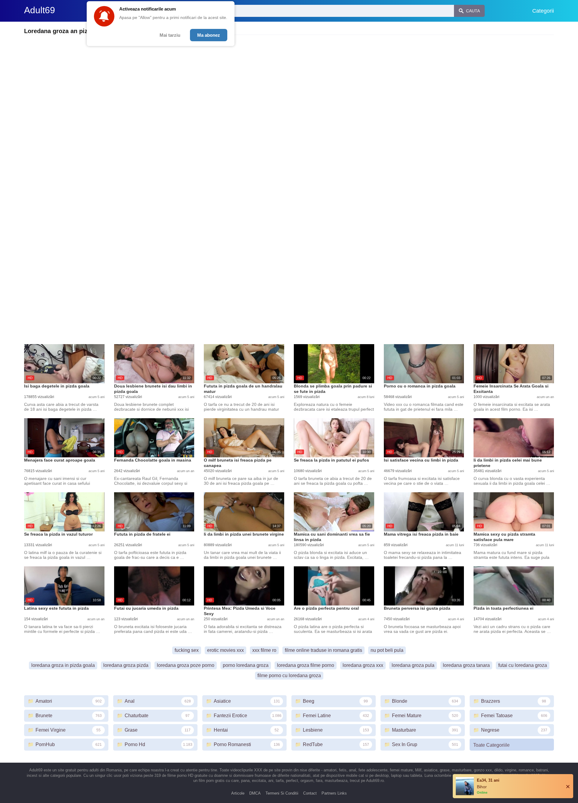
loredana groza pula (413, 665)
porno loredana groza (246, 665)
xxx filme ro (264, 650)
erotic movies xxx (225, 650)
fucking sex (187, 650)
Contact (310, 793)
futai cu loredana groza (522, 665)
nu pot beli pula (387, 650)
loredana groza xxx (363, 665)
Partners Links (334, 793)
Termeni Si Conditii (282, 793)
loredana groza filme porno (305, 665)
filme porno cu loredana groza (289, 675)
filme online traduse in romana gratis (323, 650)
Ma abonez (208, 35)
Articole (237, 793)
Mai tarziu (170, 35)
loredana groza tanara (466, 665)
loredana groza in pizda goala (63, 665)
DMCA (255, 793)
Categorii (543, 11)
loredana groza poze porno (185, 665)
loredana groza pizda (125, 665)
